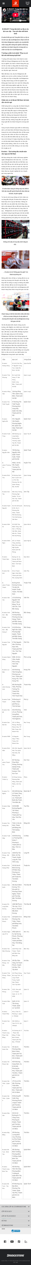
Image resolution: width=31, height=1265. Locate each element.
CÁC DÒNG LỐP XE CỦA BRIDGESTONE (14, 1206)
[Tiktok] (19, 1241)
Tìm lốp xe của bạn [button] (27, 3)
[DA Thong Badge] (15, 1231)
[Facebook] (5, 1241)
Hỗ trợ (4, 1221)
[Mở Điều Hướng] (3, 3)
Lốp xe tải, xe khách (9, 1216)
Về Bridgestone (7, 1225)
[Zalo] (25, 1241)
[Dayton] (15, 1228)
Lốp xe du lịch (7, 1211)
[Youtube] (12, 1241)
